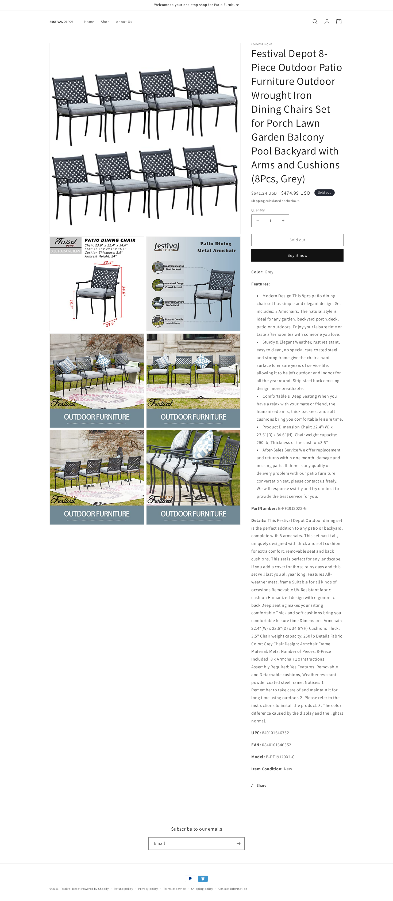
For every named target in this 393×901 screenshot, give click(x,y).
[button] (315, 22)
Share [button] (262, 785)
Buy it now (297, 255)
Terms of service (174, 889)
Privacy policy (148, 889)
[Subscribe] (238, 843)
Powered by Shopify (95, 889)
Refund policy (123, 889)
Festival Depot (70, 889)
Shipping (258, 201)
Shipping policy (202, 889)
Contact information (232, 889)
